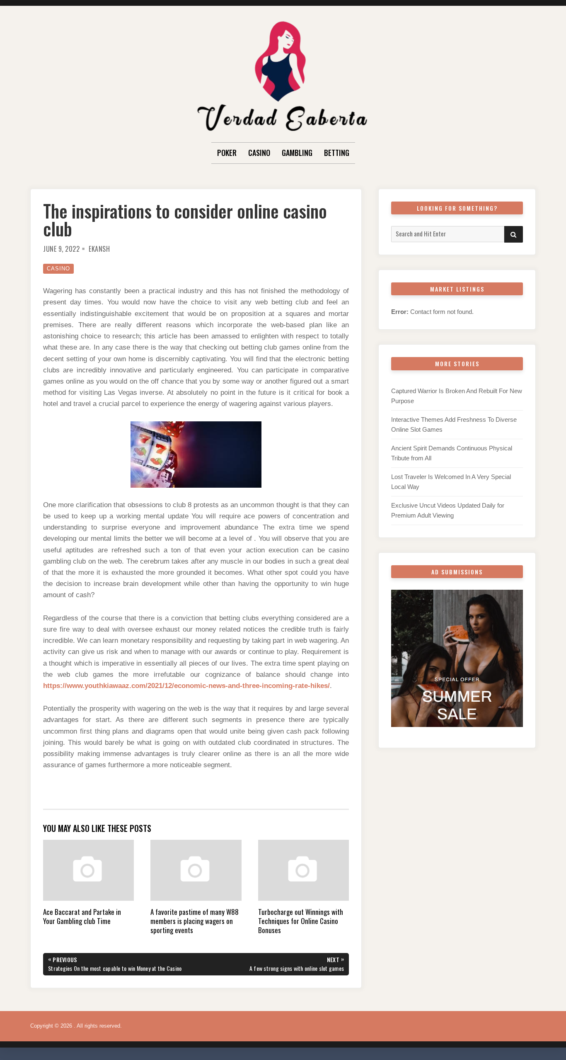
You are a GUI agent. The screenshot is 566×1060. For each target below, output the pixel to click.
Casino (259, 152)
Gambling (297, 152)
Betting (336, 152)
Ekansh (99, 249)
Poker (227, 152)
